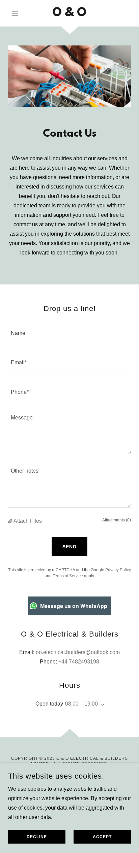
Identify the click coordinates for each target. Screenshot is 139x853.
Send (69, 546)
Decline (37, 836)
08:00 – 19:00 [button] (81, 704)
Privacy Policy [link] (118, 570)
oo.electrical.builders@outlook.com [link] (78, 652)
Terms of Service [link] (68, 576)
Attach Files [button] (27, 521)
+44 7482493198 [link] (78, 661)
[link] (70, 13)
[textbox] (69, 332)
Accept (102, 836)
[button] (17, 13)
